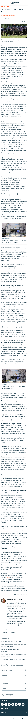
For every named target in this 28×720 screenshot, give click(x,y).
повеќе (24, 678)
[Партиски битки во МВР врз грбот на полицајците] (14, 376)
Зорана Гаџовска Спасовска (8, 15)
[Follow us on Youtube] (9, 704)
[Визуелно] (14, 718)
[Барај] (22, 718)
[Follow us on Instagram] (12, 704)
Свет (4, 689)
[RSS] (16, 704)
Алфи (8, 577)
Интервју (6, 683)
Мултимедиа (7, 695)
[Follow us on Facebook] (2, 704)
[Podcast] (19, 704)
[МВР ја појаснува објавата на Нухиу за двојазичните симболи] (14, 230)
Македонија (5, 6)
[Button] (24, 22)
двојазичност (7, 532)
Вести (4, 676)
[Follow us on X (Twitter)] (5, 704)
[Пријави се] (23, 704)
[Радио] (6, 718)
